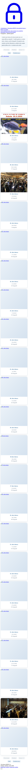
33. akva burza (14, 603)
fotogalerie (3, 32)
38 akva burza (14, 457)
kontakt (14, 32)
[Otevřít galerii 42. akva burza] (14, 328)
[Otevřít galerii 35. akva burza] (14, 533)
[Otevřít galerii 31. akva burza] (14, 650)
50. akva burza (14, 106)
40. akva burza (14, 398)
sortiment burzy (7, 31)
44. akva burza (14, 281)
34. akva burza (14, 573)
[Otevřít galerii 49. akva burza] (14, 124)
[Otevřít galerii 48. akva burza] (14, 153)
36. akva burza (14, 515)
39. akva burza (14, 427)
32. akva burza (14, 632)
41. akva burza (14, 369)
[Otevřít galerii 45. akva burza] (14, 241)
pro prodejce (20, 31)
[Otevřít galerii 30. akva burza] (14, 679)
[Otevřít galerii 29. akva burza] (14, 708)
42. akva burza (14, 340)
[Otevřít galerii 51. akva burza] (14, 66)
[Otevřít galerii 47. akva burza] (14, 182)
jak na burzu (14, 31)
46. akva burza (14, 223)
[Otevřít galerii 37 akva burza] (14, 474)
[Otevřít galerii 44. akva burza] (14, 270)
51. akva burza (14, 77)
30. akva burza (14, 690)
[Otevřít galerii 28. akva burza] (14, 737)
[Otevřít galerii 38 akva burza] (14, 445)
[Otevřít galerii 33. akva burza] (14, 591)
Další (9, 53)
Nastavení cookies (13, 767)
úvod (2, 31)
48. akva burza (14, 165)
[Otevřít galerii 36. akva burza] (14, 504)
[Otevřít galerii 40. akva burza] (14, 387)
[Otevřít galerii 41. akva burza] (14, 358)
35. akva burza (14, 544)
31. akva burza (14, 661)
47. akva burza (14, 194)
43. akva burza (14, 310)
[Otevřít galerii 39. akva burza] (14, 416)
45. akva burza (14, 252)
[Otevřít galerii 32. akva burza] (14, 620)
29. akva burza (14, 719)
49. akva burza (14, 135)
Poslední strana (16, 53)
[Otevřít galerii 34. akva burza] (14, 562)
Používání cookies (5, 767)
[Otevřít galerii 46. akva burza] (14, 212)
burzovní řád (9, 32)
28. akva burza (14, 749)
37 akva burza (14, 486)
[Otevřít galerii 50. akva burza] (14, 95)
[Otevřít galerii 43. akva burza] (14, 299)
